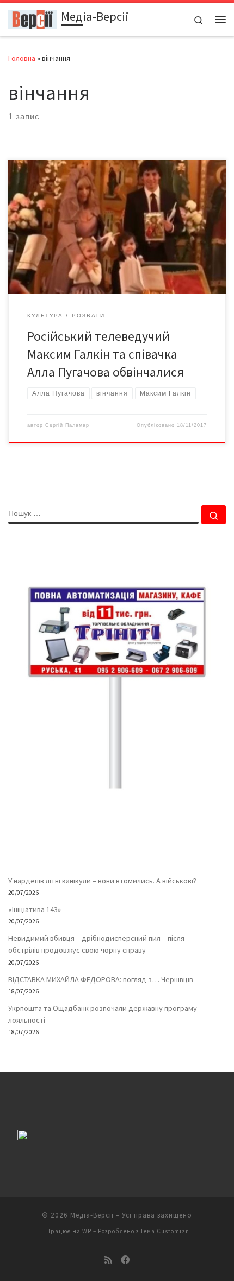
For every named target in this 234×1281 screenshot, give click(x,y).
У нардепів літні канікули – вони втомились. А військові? (102, 880)
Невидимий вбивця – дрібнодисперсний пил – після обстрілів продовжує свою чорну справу (96, 944)
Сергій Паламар (67, 425)
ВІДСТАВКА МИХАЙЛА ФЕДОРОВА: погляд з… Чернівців (100, 979)
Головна (21, 58)
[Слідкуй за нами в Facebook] (125, 1260)
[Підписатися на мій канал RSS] (108, 1260)
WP (86, 1231)
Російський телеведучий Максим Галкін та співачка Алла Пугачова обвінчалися (105, 354)
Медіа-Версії (92, 1215)
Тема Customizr (164, 1231)
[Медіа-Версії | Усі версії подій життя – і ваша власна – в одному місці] (32, 18)
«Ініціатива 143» (34, 909)
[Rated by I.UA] (41, 1137)
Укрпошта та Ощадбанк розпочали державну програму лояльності (102, 1014)
